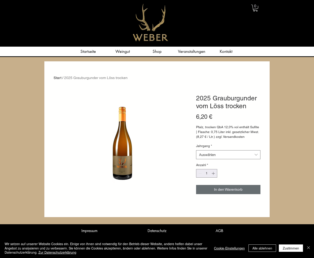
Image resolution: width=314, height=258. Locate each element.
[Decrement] (200, 173)
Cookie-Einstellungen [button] (229, 248)
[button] (255, 8)
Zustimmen (291, 248)
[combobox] (228, 154)
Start (57, 78)
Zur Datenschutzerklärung (57, 252)
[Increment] (214, 173)
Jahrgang (204, 146)
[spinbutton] (207, 173)
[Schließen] (308, 248)
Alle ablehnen (262, 248)
